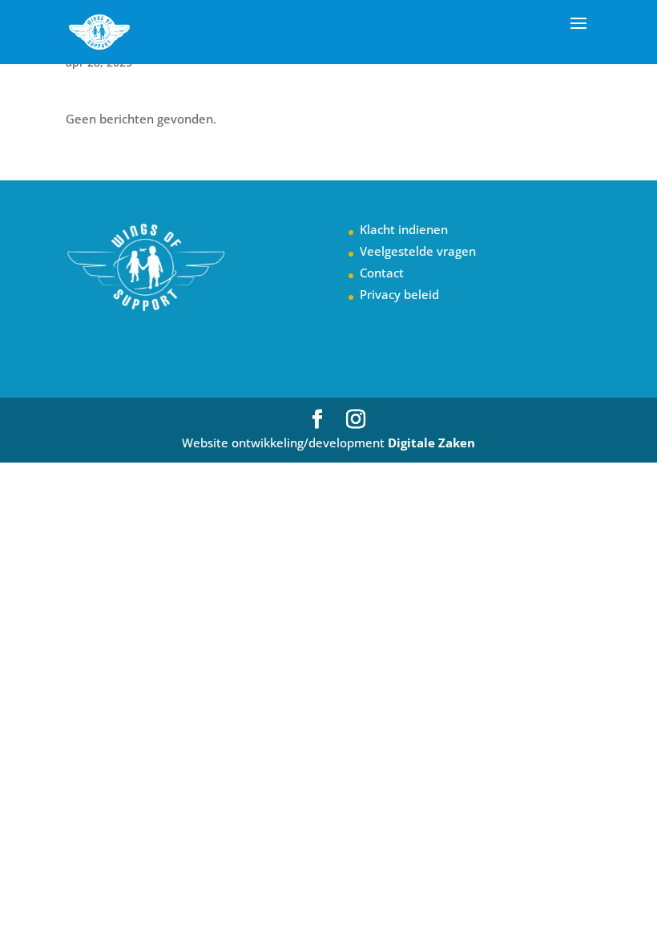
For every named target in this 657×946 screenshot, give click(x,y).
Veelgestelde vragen (418, 251)
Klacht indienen (404, 229)
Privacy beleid (399, 294)
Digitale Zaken (431, 443)
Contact (382, 273)
